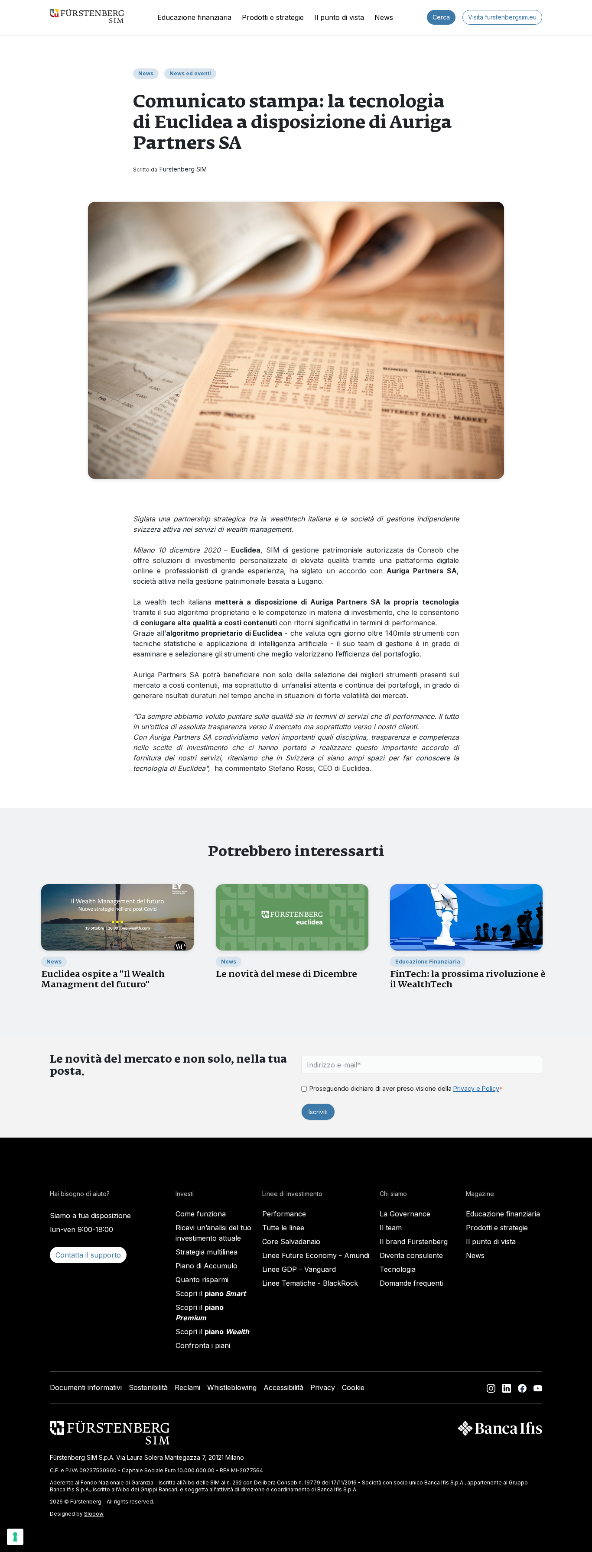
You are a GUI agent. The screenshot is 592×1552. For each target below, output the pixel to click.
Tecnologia (398, 1269)
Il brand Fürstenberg (414, 1241)
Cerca (441, 17)
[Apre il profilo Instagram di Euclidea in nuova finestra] (491, 1387)
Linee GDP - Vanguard (299, 1269)
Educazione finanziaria (194, 17)
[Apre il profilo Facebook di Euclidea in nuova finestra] (522, 1387)
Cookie (353, 1387)
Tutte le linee (283, 1227)
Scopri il (211, 1293)
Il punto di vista (339, 17)
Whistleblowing (232, 1387)
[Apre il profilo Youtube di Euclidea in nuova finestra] (537, 1387)
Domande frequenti (411, 1283)
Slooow (94, 1513)
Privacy (322, 1387)
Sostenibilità (148, 1387)
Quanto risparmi (202, 1279)
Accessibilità (283, 1387)
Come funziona (201, 1213)
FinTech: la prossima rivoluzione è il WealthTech (468, 979)
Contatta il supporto (88, 1255)
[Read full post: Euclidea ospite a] (117, 916)
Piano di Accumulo (206, 1265)
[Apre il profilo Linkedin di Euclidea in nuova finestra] (506, 1387)
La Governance (405, 1213)
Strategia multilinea (206, 1252)
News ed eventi (190, 73)
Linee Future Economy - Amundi (315, 1255)
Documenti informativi (86, 1387)
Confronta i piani (203, 1345)
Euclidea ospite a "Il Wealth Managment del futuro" (103, 979)
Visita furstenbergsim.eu (502, 17)
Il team (391, 1227)
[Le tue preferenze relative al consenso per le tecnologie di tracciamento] (15, 1537)
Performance (284, 1213)
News (383, 17)
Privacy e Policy (476, 1088)
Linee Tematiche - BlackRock (310, 1283)
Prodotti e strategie (273, 17)
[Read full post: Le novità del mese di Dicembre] (292, 916)
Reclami (187, 1387)
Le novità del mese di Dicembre (286, 974)
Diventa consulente (411, 1255)
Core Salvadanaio (291, 1241)
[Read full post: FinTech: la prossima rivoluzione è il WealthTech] (466, 916)
